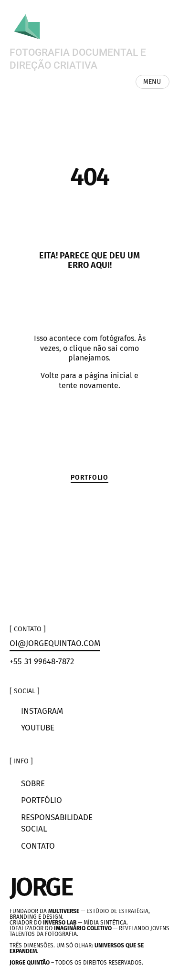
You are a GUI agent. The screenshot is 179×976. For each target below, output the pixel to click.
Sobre (33, 784)
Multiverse (63, 911)
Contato (38, 846)
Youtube (37, 728)
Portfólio (41, 800)
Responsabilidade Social (55, 823)
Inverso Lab (59, 922)
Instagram (42, 711)
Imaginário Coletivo (83, 928)
